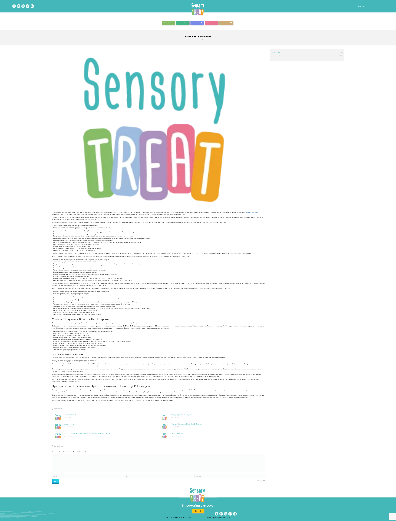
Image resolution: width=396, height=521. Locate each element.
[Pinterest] (27, 6)
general (201, 40)
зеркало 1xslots (69, 424)
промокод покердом (251, 212)
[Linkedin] (32, 6)
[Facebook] (14, 6)
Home (195, 40)
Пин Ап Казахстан (177, 433)
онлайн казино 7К (70, 415)
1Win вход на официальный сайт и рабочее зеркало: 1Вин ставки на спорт (87, 433)
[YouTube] (23, 6)
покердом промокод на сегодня (181, 415)
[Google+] (18, 6)
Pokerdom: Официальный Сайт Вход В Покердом (186, 424)
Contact (361, 6)
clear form (260, 480)
